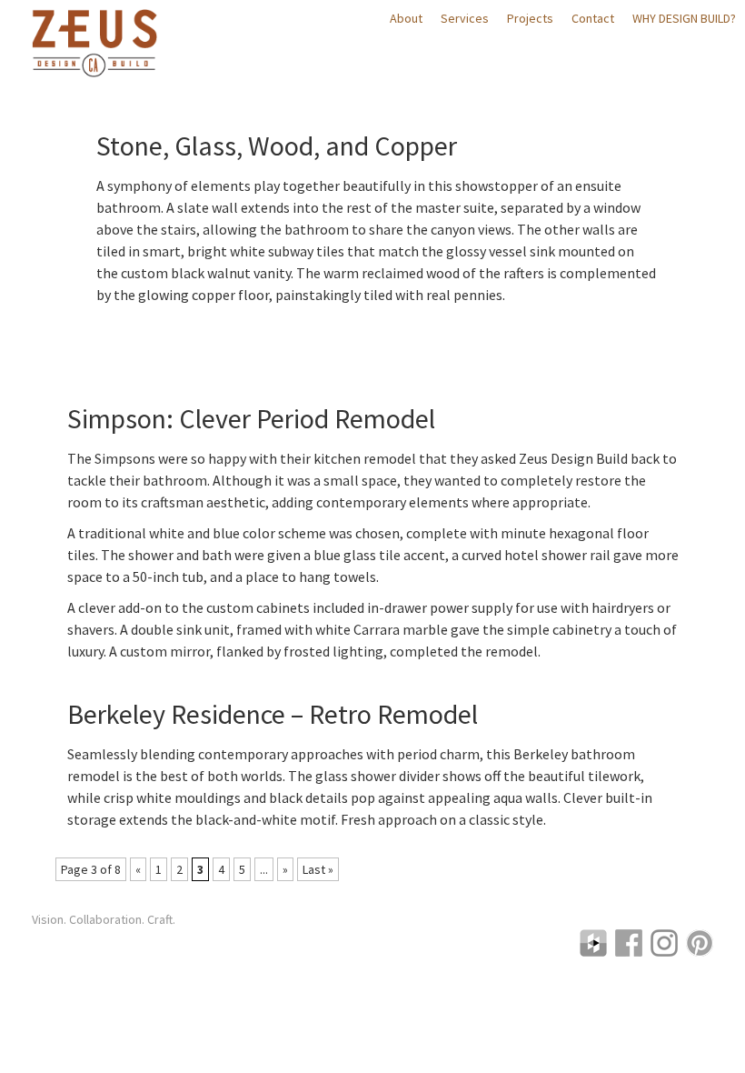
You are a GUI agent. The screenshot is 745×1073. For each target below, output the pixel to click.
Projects (530, 18)
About (406, 18)
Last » (318, 869)
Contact (592, 18)
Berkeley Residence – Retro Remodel (272, 714)
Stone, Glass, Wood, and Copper (276, 145)
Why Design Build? (684, 18)
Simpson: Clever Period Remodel (251, 418)
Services (465, 18)
